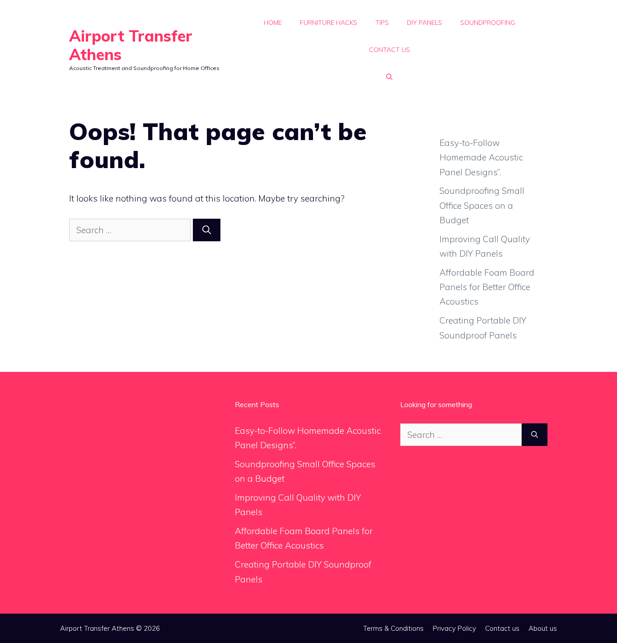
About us (542, 628)
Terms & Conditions (393, 628)
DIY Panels (424, 23)
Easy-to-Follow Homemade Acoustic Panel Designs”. (481, 157)
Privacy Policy (454, 628)
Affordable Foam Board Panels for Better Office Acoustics (486, 287)
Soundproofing (487, 23)
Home (273, 23)
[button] (389, 76)
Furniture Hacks (328, 23)
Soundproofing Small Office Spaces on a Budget (481, 205)
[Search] (206, 230)
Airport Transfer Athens (130, 45)
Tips (382, 23)
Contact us (389, 50)
